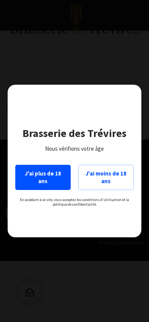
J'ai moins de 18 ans (106, 177)
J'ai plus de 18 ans (43, 177)
